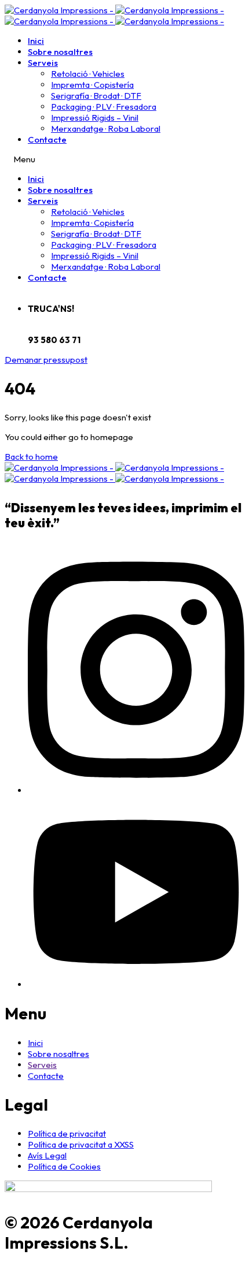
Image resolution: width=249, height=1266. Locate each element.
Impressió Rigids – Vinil (94, 117)
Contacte (47, 139)
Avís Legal (47, 1155)
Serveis (43, 62)
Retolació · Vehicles (87, 73)
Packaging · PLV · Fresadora (103, 106)
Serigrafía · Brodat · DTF (96, 95)
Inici (36, 40)
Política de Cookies (64, 1166)
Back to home (31, 456)
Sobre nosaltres (60, 51)
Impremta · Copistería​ (92, 84)
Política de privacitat (67, 1133)
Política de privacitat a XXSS (81, 1144)
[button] (46, 359)
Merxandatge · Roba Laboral (105, 128)
